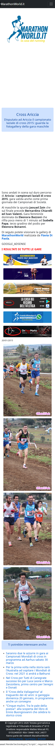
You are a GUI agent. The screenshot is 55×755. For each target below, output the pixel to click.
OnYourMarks (16, 738)
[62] (27, 274)
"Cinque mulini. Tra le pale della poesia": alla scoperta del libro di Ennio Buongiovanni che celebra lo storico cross (28, 710)
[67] (27, 288)
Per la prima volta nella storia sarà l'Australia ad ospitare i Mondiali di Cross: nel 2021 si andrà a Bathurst (28, 670)
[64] (27, 302)
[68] (27, 331)
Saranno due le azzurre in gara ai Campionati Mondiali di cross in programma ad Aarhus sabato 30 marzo (27, 658)
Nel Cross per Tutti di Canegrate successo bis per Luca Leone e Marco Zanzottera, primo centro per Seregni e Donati (29, 682)
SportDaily (30, 738)
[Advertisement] (27, 77)
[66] (27, 259)
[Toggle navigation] (51, 4)
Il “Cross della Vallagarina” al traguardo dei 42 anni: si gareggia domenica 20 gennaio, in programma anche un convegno (29, 696)
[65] (27, 317)
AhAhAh (42, 738)
